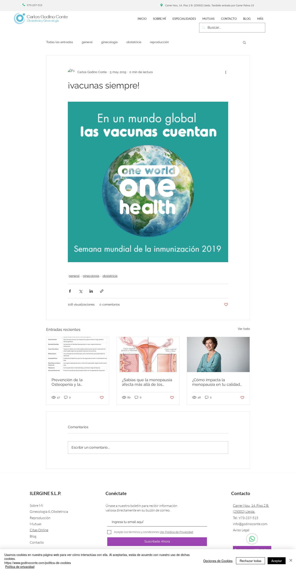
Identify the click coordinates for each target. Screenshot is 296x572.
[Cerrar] (290, 561)
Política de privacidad (19, 566)
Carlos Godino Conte (47, 17)
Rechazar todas (250, 561)
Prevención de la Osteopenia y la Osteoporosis (67, 382)
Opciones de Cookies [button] (218, 561)
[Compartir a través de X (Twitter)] (80, 291)
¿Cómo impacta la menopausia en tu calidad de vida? (216, 382)
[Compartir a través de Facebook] (70, 291)
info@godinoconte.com (250, 524)
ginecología (109, 42)
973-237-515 (248, 518)
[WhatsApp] (252, 539)
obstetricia (133, 42)
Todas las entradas (59, 42)
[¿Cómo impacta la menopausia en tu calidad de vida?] (218, 354)
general (87, 42)
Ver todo (244, 328)
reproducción (159, 42)
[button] (244, 42)
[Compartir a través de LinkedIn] (91, 291)
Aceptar (276, 561)
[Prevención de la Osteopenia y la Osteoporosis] (77, 354)
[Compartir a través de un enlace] (102, 291)
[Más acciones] (225, 72)
